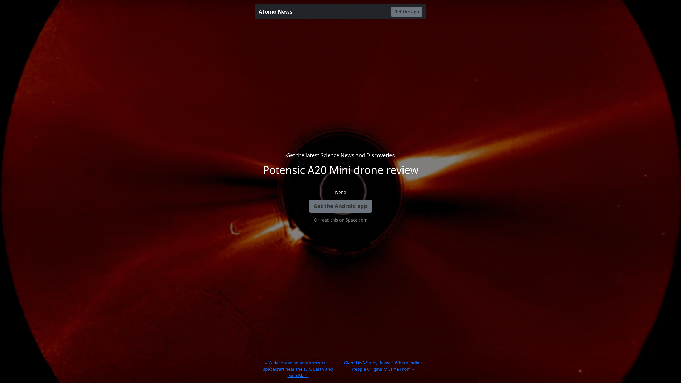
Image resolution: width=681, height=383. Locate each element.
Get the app (406, 12)
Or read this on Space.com (340, 220)
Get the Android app (340, 206)
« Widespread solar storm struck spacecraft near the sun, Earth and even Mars (298, 369)
